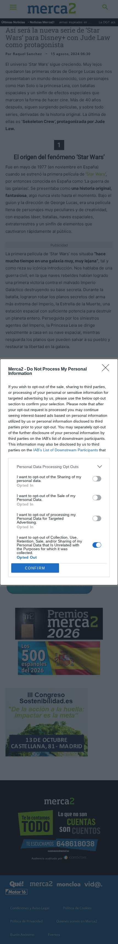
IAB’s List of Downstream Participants (65, 450)
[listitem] (59, 466)
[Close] (107, 369)
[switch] (96, 478)
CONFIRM (35, 568)
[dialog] (59, 472)
